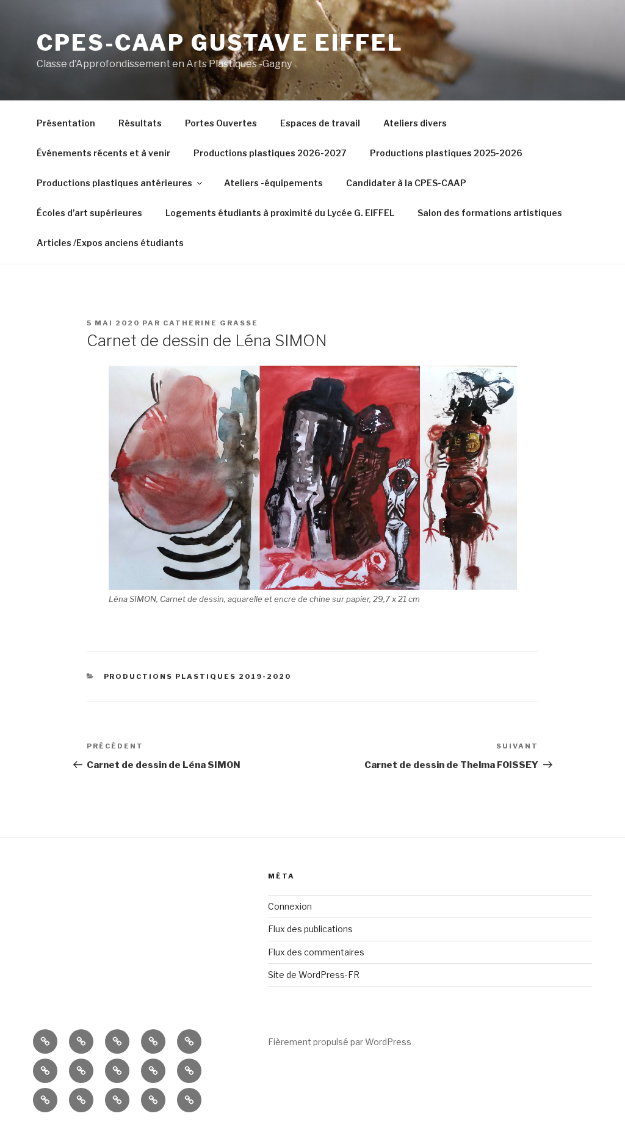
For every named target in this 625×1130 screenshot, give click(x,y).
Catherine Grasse (210, 323)
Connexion (290, 906)
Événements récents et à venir (103, 153)
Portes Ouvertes (221, 123)
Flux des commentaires (316, 952)
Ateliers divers (415, 123)
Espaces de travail (320, 123)
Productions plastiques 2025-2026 (446, 153)
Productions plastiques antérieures (114, 183)
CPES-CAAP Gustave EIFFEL (220, 42)
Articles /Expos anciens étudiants (110, 242)
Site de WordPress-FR (313, 974)
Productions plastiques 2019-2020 (198, 676)
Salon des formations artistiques (489, 213)
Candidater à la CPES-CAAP (406, 183)
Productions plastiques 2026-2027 (270, 153)
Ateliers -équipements (273, 183)
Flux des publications (310, 929)
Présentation (66, 123)
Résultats (140, 123)
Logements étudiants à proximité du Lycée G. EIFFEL (279, 213)
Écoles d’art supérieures (89, 213)
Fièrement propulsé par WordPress (339, 1042)
